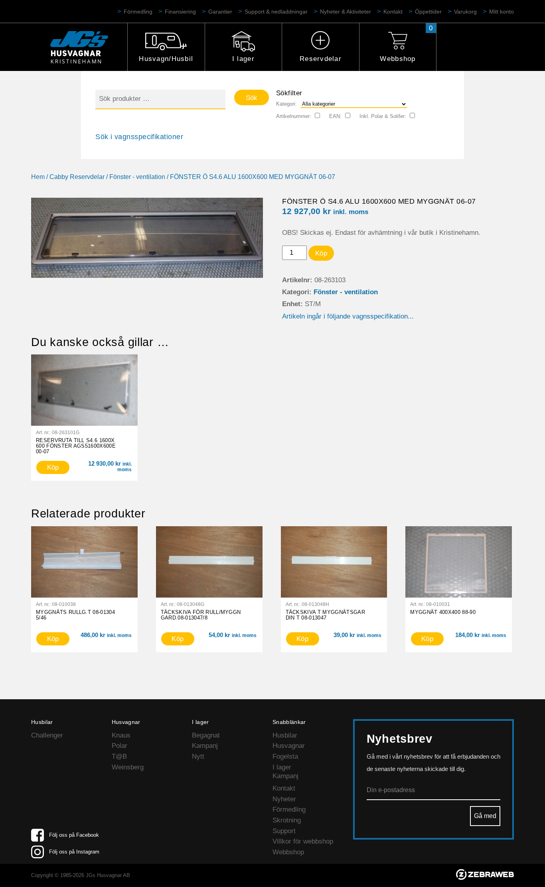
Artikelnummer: (293, 116)
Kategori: (286, 104)
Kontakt (393, 11)
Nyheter (284, 799)
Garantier (220, 11)
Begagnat (206, 735)
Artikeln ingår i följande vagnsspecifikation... (348, 316)
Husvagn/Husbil (166, 59)
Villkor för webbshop (302, 841)
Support (284, 831)
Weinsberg (128, 767)
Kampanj (205, 745)
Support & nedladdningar (276, 11)
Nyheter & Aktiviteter (345, 11)
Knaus (121, 735)
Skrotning (286, 820)
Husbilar (284, 735)
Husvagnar (288, 745)
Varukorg (465, 11)
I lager (243, 59)
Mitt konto (501, 11)
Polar (119, 745)
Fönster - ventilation (137, 176)
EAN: (335, 116)
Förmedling (138, 11)
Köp (321, 253)
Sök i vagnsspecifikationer (139, 137)
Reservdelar (321, 59)
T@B (119, 756)
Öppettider (428, 11)
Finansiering (180, 11)
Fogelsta (285, 756)
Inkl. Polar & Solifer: (382, 116)
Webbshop (397, 59)
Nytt (198, 756)
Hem (38, 176)
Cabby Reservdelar (77, 176)
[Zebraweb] (485, 877)
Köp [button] (53, 467)
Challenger (47, 735)
